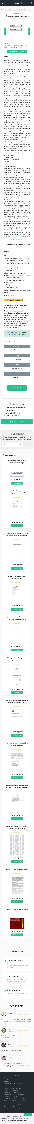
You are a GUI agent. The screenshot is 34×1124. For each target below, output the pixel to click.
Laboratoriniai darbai (9, 1094)
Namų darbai (21, 1094)
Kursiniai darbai (17, 1092)
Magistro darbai (8, 1111)
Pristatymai (21, 1105)
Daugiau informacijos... (17, 239)
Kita (5, 1102)
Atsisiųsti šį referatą (18, 51)
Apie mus (6, 1078)
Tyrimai (6, 1100)
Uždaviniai (14, 1100)
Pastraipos (7, 1107)
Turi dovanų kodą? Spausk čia (17, 393)
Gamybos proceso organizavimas (17, 869)
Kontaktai (6, 1081)
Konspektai (7, 1092)
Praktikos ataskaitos (9, 1105)
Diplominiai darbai (16, 1088)
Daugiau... (4, 1122)
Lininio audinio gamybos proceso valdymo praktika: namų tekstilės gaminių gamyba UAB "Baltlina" (17, 535)
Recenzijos (7, 1098)
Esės (5, 1090)
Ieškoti (28, 445)
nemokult (17, 3)
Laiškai (12, 1102)
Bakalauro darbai (20, 1111)
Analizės (6, 1088)
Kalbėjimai (6, 1109)
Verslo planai (16, 1109)
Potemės (15, 1107)
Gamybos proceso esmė (19, 9)
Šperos (15, 1098)
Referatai (17, 350)
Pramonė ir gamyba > (6, 9)
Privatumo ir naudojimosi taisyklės (13, 1083)
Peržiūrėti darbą (17, 388)
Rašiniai (16, 1096)
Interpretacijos (14, 1090)
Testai (22, 1098)
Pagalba (6, 1079)
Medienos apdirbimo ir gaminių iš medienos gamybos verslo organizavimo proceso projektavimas (17, 702)
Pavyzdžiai (7, 1096)
